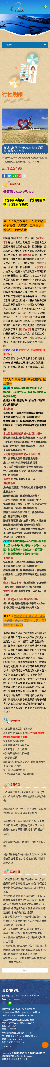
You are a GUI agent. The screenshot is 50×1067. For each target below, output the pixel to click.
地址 (4, 1032)
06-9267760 (14, 999)
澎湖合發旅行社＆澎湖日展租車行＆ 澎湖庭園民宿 (17, 7)
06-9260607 (35, 995)
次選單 (9, 45)
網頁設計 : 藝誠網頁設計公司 (14, 1059)
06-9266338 (21, 995)
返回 (25, 970)
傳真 (4, 999)
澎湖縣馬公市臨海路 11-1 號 (18, 1032)
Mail (4, 1015)
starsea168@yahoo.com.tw (20, 1015)
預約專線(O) (7, 995)
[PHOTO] (25, 126)
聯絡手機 (6, 1008)
